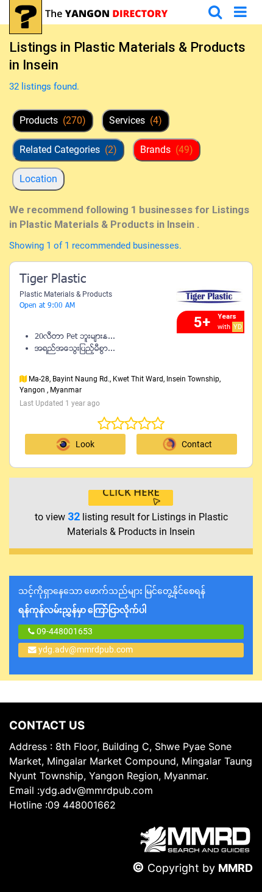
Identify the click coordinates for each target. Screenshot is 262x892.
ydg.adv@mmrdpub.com (85, 649)
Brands (166, 149)
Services (135, 120)
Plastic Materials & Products (65, 294)
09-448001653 (64, 631)
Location (38, 179)
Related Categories (68, 149)
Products (52, 120)
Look (85, 444)
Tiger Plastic (52, 280)
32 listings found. (44, 86)
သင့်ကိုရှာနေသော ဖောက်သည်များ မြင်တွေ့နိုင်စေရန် (111, 600)
